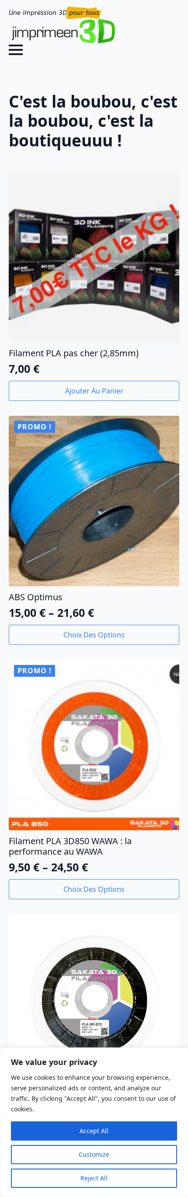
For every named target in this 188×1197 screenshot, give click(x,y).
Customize (94, 1154)
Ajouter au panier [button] (94, 391)
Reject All (94, 1178)
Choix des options (94, 635)
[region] (94, 1122)
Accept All (94, 1131)
